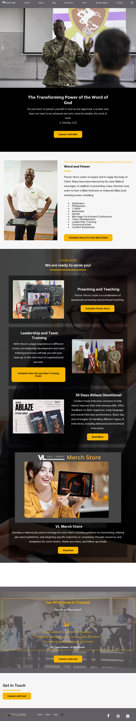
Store (84, 3)
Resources (69, 3)
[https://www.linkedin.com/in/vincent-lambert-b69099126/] (128, 716)
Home (27, 3)
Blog (54, 3)
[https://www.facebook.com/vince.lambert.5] (109, 715)
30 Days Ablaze (101, 3)
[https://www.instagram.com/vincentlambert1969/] (119, 716)
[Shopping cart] (132, 2)
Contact (120, 3)
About (41, 3)
